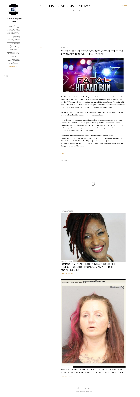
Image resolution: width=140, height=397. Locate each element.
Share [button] (41, 47)
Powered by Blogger (85, 388)
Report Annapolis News (68, 5)
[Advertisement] (83, 28)
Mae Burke (89, 391)
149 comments (69, 273)
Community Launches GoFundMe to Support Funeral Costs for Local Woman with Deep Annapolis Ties (88, 267)
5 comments (68, 376)
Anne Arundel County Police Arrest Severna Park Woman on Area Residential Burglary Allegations (92, 371)
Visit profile (13, 66)
